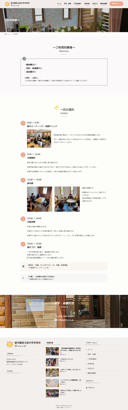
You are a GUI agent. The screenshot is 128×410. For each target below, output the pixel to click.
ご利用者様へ (92, 359)
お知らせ (91, 368)
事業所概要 (92, 373)
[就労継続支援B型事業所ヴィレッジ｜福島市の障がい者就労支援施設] (18, 4)
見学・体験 (92, 354)
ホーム (90, 349)
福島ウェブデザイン (65, 407)
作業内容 (91, 364)
